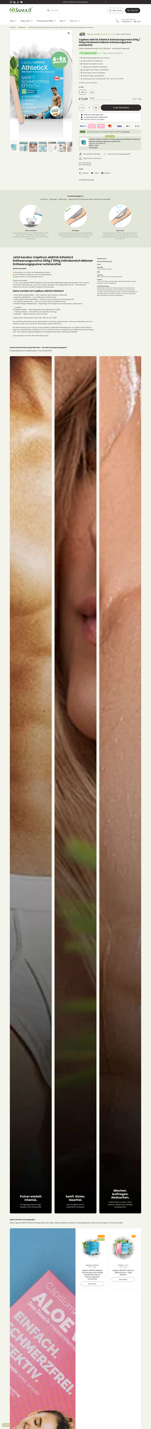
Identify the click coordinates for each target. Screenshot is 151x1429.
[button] (82, 108)
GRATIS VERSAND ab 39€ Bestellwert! (75, 2)
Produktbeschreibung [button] (86, 180)
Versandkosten (92, 83)
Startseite (13, 27)
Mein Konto (117, 10)
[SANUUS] (21, 10)
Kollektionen (22, 27)
